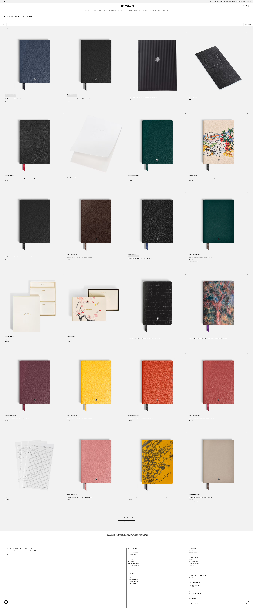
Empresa (191, 559)
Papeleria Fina (31, 14)
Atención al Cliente (132, 554)
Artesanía (191, 565)
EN (5, 5)
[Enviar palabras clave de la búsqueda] (241, 6)
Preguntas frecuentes (133, 552)
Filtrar (3, 24)
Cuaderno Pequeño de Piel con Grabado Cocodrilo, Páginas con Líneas (144, 338)
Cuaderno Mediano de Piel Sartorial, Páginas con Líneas (18, 98)
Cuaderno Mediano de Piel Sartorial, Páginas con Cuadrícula (18, 256)
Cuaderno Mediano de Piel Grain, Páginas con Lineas (140, 258)
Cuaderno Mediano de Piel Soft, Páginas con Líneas (200, 257)
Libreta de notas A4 (71, 177)
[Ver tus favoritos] (246, 6)
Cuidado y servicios (132, 583)
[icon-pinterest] (200, 593)
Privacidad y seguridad (194, 577)
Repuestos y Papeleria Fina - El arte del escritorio (15, 14)
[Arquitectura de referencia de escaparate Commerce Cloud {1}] (127, 5)
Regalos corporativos (133, 579)
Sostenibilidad (192, 567)
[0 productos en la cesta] (248, 6)
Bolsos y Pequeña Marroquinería (129, 10)
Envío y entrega (131, 561)
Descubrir (165, 10)
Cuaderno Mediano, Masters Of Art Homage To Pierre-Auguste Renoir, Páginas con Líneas (209, 338)
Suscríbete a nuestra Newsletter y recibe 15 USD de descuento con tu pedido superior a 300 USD (125, 1)
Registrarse (10, 554)
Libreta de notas (193, 97)
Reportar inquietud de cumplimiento (197, 569)
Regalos (94, 10)
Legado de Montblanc (194, 563)
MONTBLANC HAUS (193, 561)
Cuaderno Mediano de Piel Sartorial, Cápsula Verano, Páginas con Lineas (205, 178)
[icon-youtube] (198, 593)
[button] (243, 6)
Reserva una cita (193, 552)
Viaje (140, 10)
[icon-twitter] (195, 593)
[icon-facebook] (191, 593)
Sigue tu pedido (131, 567)
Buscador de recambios (133, 581)
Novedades (88, 10)
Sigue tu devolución (132, 569)
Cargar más (126, 521)
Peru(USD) (193, 598)
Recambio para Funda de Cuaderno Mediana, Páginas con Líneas (142, 97)
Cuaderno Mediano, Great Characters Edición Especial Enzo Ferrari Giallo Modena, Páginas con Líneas (151, 497)
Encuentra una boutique (194, 550)
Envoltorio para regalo (133, 577)
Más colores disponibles (193, 261)
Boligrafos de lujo (102, 10)
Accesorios (146, 10)
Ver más (127, 538)
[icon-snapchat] (193, 593)
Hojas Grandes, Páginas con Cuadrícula (14, 497)
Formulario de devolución (133, 563)
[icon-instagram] (189, 593)
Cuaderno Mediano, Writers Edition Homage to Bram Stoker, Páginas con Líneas (23, 178)
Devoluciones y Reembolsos (134, 565)
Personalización (131, 575)
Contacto (130, 550)
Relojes (152, 10)
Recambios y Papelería (114, 10)
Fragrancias (158, 10)
